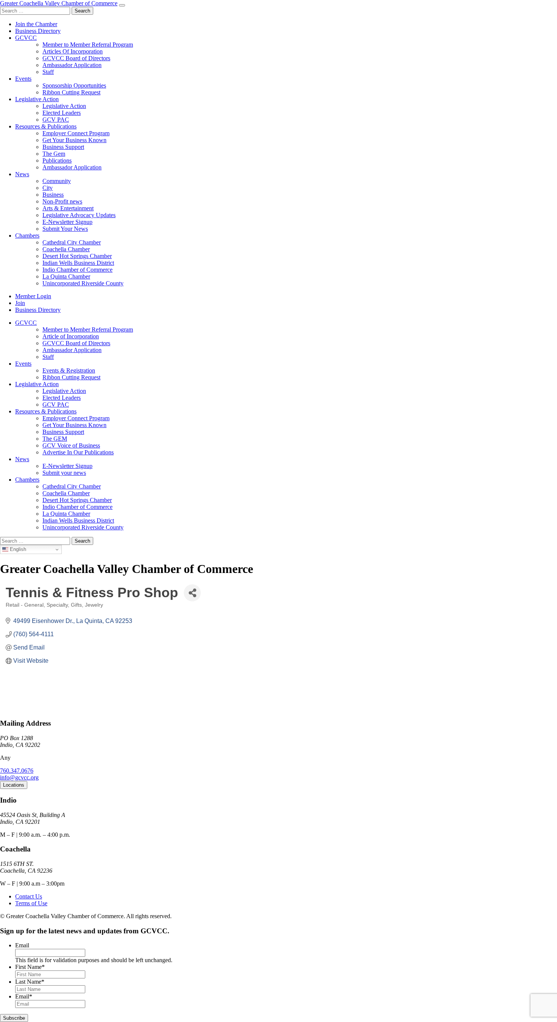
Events (23, 78)
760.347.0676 (16, 770)
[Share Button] (192, 592)
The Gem (53, 153)
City (47, 188)
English (17, 549)
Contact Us (28, 896)
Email (22, 945)
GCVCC (26, 37)
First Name (30, 967)
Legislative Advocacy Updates (79, 215)
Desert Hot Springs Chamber (77, 256)
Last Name (29, 981)
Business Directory (38, 31)
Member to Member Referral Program (87, 44)
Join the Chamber (36, 24)
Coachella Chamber (66, 249)
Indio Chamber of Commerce (77, 269)
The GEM (54, 438)
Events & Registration (68, 370)
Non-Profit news (62, 201)
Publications (57, 160)
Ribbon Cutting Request (71, 92)
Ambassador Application (72, 65)
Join (20, 303)
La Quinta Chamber (66, 276)
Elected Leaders (61, 113)
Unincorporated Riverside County (83, 283)
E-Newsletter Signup (67, 222)
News (22, 174)
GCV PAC (55, 119)
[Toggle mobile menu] (122, 5)
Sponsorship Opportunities (74, 85)
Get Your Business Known (74, 140)
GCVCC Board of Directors (76, 58)
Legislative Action (37, 99)
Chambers (27, 235)
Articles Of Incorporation (72, 51)
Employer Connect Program (76, 133)
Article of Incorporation (70, 336)
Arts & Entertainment (68, 208)
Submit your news (64, 473)
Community (56, 181)
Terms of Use (31, 903)
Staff (48, 72)
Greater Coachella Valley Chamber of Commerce (58, 3)
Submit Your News (65, 228)
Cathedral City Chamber (71, 242)
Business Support (63, 147)
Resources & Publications (46, 126)
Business (53, 194)
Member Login (33, 296)
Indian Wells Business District (78, 263)
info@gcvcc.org (19, 777)
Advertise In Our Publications (78, 452)
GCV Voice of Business (71, 445)
